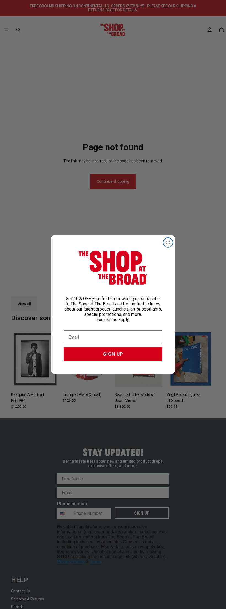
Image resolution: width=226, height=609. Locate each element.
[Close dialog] (168, 242)
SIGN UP (113, 354)
